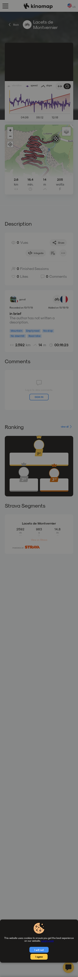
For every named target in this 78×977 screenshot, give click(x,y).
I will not (39, 949)
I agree (39, 956)
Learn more (47, 940)
